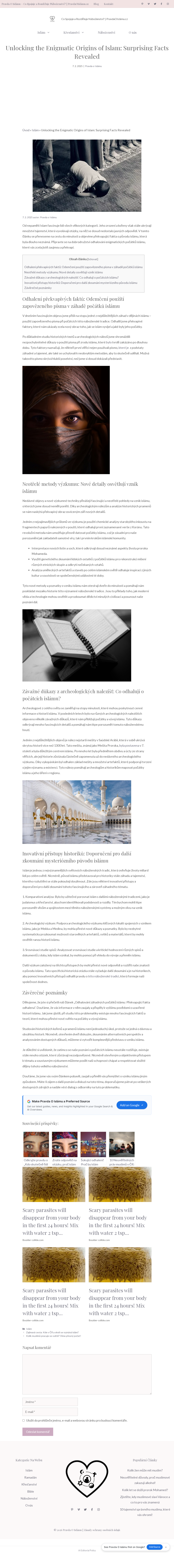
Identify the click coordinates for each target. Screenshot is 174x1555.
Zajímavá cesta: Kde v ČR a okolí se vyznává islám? (52, 1332)
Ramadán (30, 1477)
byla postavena (129, 745)
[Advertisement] (87, 93)
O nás (133, 32)
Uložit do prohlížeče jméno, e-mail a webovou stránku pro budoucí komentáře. (76, 1420)
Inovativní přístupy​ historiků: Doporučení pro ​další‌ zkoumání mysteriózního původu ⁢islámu (80, 283)
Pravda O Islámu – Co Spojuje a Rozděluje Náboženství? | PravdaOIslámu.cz (45, 4)
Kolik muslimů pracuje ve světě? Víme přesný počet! (53, 1335)
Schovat (92, 259)
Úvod (25, 130)
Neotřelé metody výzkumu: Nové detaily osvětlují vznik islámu (63, 272)
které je (124, 347)
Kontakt (108, 4)
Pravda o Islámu (93, 66)
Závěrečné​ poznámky (38, 288)
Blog (96, 4)
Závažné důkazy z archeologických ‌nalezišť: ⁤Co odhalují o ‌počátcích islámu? (71, 277)
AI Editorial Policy (87, 1550)
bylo (109, 342)
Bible (30, 1491)
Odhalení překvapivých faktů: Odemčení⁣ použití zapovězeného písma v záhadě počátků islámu (83, 267)
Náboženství (106, 32)
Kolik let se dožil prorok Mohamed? (145, 1490)
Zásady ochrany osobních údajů (102, 1530)
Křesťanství (72, 32)
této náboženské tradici (103, 976)
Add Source (154, 1547)
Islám (41, 32)
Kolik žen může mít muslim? (145, 1470)
